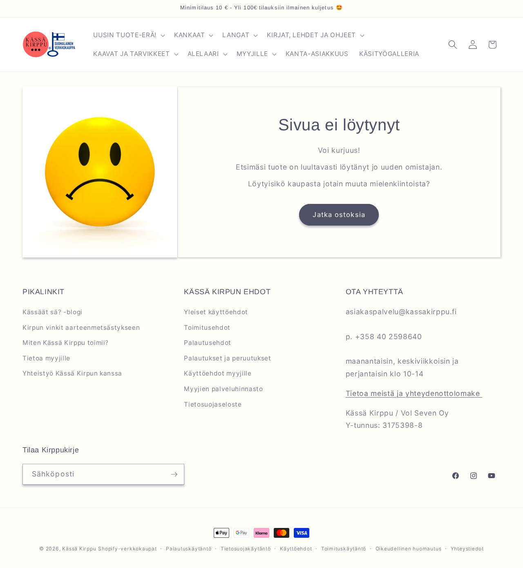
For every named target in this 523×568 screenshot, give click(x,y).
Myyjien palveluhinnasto (223, 389)
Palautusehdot (207, 343)
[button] (128, 35)
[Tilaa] (174, 474)
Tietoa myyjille (46, 358)
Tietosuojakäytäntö (246, 549)
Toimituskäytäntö (343, 549)
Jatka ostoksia (339, 214)
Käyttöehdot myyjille (217, 373)
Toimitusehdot (207, 327)
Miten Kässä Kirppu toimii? (65, 343)
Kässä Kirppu (79, 549)
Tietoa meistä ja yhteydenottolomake (414, 393)
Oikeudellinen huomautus (408, 549)
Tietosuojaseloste (212, 404)
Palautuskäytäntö (188, 549)
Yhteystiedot (467, 549)
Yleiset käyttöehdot (216, 312)
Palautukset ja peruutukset (227, 358)
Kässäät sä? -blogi (52, 312)
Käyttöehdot (296, 549)
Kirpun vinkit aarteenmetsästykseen (81, 327)
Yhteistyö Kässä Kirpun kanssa (72, 373)
